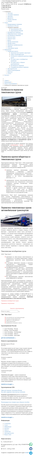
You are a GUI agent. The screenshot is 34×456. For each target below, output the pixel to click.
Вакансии (10, 72)
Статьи (9, 73)
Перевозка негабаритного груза (10, 301)
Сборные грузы (11, 38)
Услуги (6, 22)
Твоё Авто (10, 13)
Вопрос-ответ (7, 434)
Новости (6, 430)
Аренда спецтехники (13, 41)
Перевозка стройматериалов (15, 45)
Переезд (10, 46)
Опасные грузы (11, 37)
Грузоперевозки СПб (16, 29)
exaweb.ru (27, 452)
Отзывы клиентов (12, 19)
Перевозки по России (13, 26)
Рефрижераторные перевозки (15, 34)
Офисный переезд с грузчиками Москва (11, 390)
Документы (10, 18)
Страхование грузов (13, 48)
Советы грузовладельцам (17, 54)
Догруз (9, 40)
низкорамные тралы (17, 145)
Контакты (6, 75)
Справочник (7, 431)
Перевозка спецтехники (7, 303)
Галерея (10, 21)
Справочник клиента (13, 51)
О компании (7, 423)
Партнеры (10, 16)
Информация (7, 49)
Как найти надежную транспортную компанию (13, 392)
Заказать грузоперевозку (17, 308)
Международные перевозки (15, 24)
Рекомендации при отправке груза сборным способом (15, 402)
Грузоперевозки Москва (17, 30)
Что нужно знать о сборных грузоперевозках (18, 63)
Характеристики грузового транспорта (20, 53)
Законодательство (12, 68)
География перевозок (13, 14)
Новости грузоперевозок (14, 70)
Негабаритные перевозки (14, 32)
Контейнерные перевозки (14, 35)
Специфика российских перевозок (19, 67)
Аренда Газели (11, 43)
